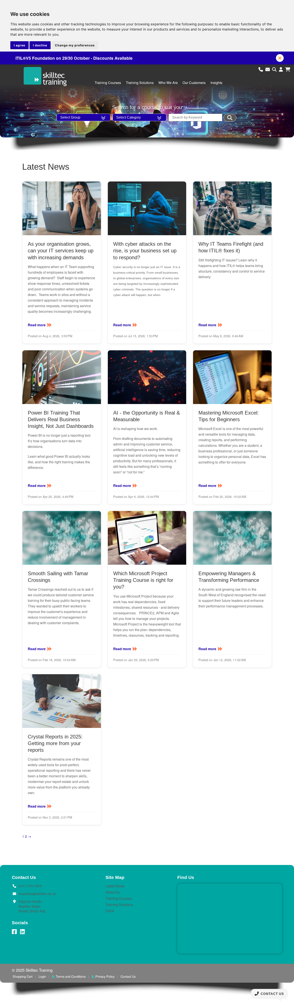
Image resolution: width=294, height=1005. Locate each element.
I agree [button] (19, 45)
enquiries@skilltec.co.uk (37, 893)
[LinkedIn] (22, 932)
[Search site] (275, 69)
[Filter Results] (230, 118)
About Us (112, 892)
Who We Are (168, 82)
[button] (280, 58)
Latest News (114, 885)
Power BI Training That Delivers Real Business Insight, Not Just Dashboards (61, 419)
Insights (216, 82)
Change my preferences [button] (75, 45)
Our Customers (194, 82)
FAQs (109, 910)
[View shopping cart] (287, 69)
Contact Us (128, 976)
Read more (37, 325)
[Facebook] (14, 932)
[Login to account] (281, 69)
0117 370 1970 (30, 886)
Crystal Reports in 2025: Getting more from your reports (55, 743)
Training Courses (108, 82)
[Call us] (261, 69)
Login (42, 976)
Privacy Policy (105, 976)
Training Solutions (140, 82)
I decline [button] (40, 45)
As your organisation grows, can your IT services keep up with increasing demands (60, 250)
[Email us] (268, 69)
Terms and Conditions (71, 976)
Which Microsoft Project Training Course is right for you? (143, 580)
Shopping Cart (22, 976)
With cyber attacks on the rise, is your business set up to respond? (144, 250)
